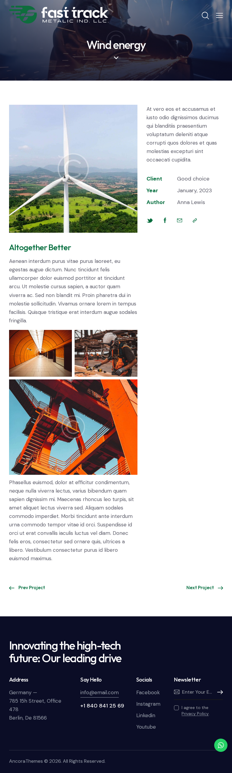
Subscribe (218, 692)
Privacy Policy (195, 713)
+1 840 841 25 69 (102, 705)
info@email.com (99, 692)
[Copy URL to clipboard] (195, 220)
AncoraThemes (26, 761)
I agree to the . (196, 710)
